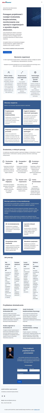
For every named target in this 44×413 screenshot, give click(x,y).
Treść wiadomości (20, 373)
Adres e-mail (31, 368)
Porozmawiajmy (7, 52)
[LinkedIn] (2, 396)
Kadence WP (37, 409)
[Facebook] (4, 396)
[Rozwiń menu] (42, 2)
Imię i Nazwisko (20, 368)
